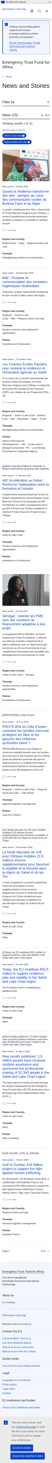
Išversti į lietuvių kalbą (20, 43)
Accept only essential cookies (27, 1456)
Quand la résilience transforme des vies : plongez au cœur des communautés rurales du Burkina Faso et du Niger (25, 197)
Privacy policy (9, 1384)
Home (9, 77)
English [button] (31, 11)
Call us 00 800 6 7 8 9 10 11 (16, 1338)
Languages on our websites (16, 1380)
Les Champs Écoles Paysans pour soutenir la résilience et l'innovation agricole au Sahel (24, 368)
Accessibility (8, 1302)
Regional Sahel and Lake (15, 142)
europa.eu (26, 1324)
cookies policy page (26, 1427)
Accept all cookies (21, 1448)
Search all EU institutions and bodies (21, 1407)
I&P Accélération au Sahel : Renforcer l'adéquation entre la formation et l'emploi (25, 484)
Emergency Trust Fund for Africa (23, 1271)
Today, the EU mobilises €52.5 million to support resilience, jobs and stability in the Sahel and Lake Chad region (25, 975)
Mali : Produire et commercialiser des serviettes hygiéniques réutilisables (25, 282)
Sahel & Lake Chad (13, 135)
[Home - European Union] (15, 11)
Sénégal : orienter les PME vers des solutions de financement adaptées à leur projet (23, 622)
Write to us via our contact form (18, 1347)
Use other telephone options (16, 1343)
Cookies (6, 1393)
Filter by (8, 102)
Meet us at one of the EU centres (19, 1351)
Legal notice (8, 1389)
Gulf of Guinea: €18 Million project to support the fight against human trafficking (22, 1169)
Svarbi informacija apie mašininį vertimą (24, 46)
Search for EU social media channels (21, 1366)
